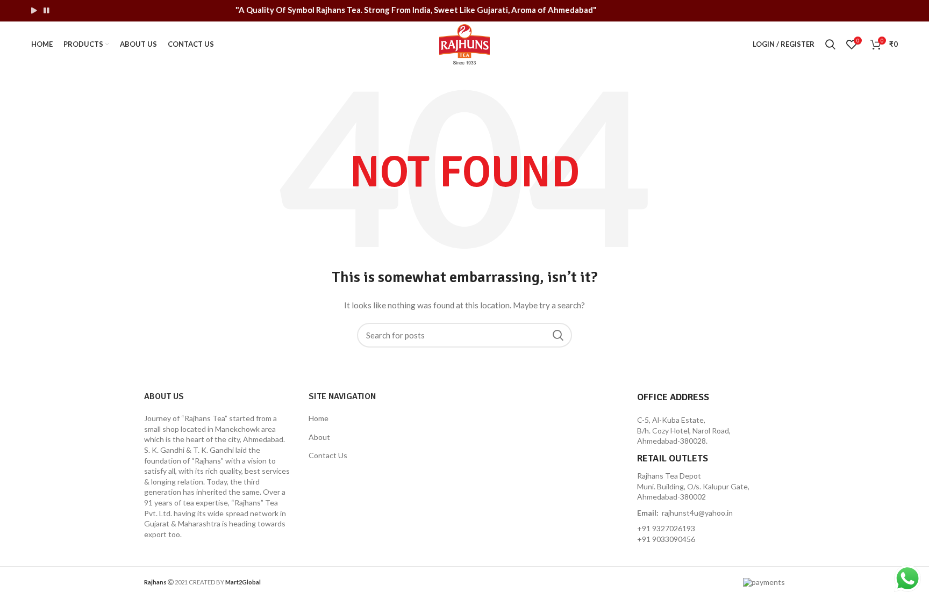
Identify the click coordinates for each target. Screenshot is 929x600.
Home (318, 418)
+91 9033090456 (666, 539)
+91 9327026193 (666, 528)
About (319, 437)
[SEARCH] (557, 335)
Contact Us (328, 455)
